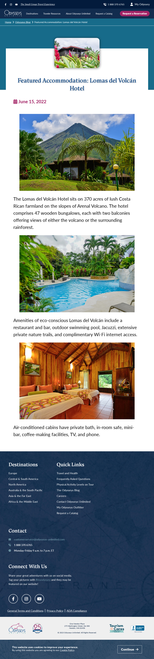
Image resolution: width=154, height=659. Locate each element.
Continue (128, 649)
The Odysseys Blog (68, 490)
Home (8, 22)
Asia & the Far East (20, 496)
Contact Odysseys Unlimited (73, 502)
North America (17, 484)
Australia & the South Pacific (26, 490)
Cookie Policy (67, 650)
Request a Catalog (67, 513)
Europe (13, 473)
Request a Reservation (135, 13)
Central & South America (23, 479)
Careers (61, 496)
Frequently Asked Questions (73, 479)
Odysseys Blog (23, 22)
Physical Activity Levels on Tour (75, 484)
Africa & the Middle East (23, 502)
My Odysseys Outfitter (70, 507)
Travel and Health (67, 473)
